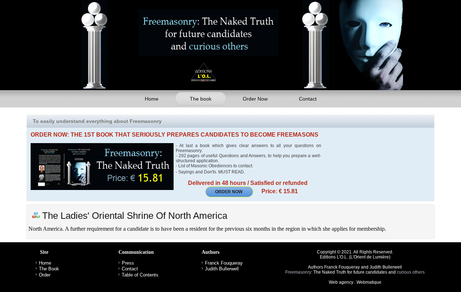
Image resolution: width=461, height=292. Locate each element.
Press (128, 263)
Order (44, 275)
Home (151, 99)
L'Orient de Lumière (369, 257)
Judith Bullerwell (222, 268)
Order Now (255, 99)
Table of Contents (140, 275)
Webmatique (369, 282)
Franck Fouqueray (224, 263)
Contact (308, 99)
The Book (49, 268)
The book (200, 99)
